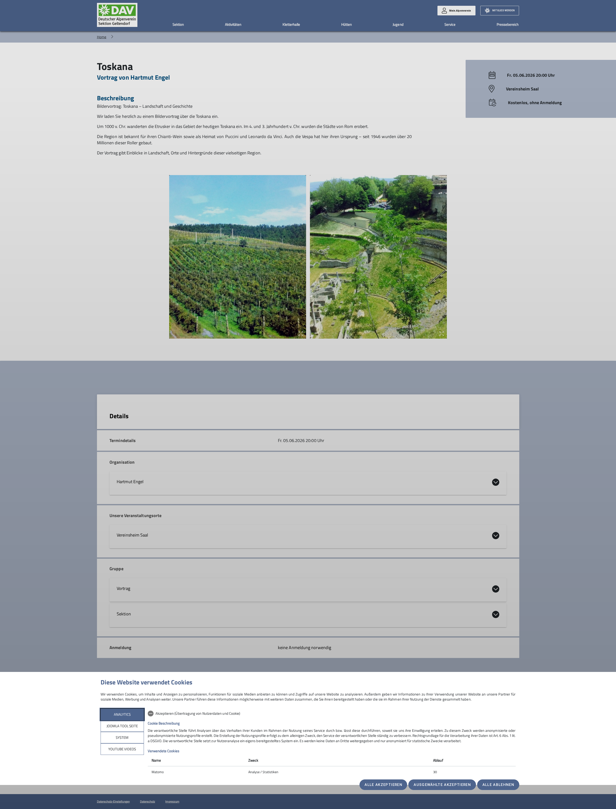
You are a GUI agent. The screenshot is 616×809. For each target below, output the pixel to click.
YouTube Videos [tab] (122, 749)
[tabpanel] (332, 743)
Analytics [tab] (122, 714)
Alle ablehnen (498, 785)
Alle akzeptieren (383, 785)
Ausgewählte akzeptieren (442, 785)
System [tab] (122, 737)
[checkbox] (332, 713)
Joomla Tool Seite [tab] (122, 726)
